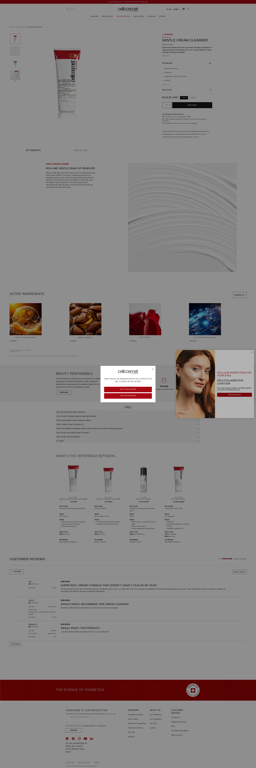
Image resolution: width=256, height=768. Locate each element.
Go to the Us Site (128, 389)
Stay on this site (128, 396)
